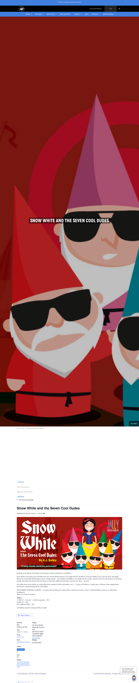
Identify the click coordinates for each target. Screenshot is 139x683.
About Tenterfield (65, 14)
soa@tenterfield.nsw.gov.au (23, 642)
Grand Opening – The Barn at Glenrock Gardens (32, 673)
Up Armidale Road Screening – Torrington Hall (107, 673)
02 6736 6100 (20, 637)
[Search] (119, 9)
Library (86, 14)
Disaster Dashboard (108, 14)
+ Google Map (37, 637)
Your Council (38, 14)
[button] (134, 678)
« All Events (20, 482)
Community (95, 14)
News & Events (51, 14)
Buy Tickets (20, 649)
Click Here (78, 2)
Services (27, 14)
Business (77, 14)
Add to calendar (25, 615)
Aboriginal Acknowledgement (96, 8)
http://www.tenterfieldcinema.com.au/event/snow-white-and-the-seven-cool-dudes (23, 664)
